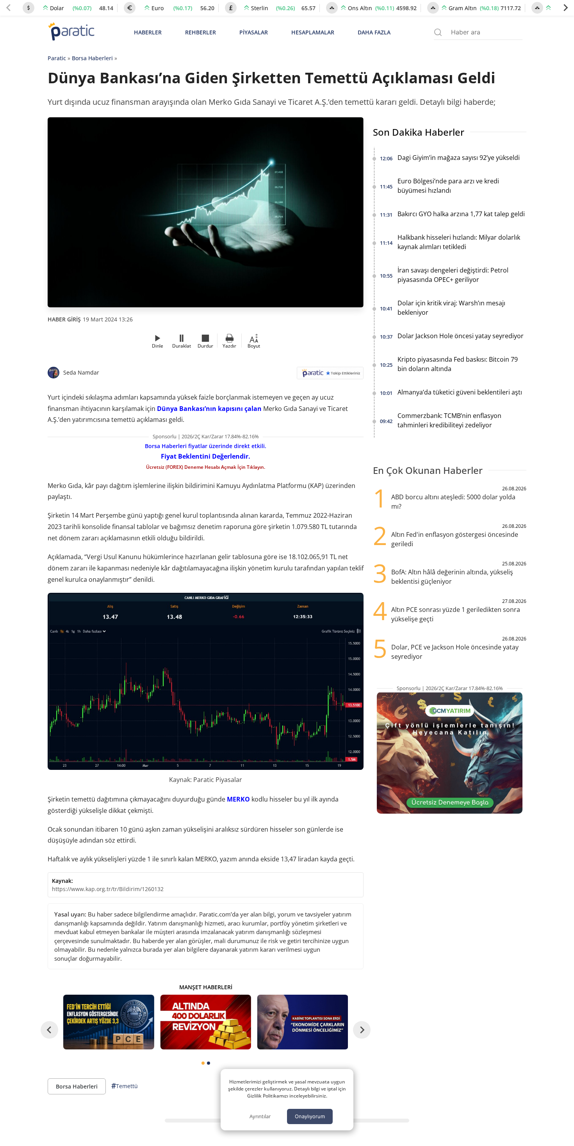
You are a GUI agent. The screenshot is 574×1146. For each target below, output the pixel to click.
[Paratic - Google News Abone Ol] (330, 375)
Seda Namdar (81, 372)
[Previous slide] (8, 8)
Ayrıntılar (260, 1116)
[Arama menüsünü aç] (437, 32)
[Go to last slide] (49, 1029)
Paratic (57, 58)
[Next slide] (565, 8)
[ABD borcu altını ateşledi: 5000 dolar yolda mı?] (205, 1022)
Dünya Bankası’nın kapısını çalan (209, 408)
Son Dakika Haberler (418, 132)
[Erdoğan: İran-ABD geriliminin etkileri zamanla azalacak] (302, 1022)
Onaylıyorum (310, 1116)
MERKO (238, 799)
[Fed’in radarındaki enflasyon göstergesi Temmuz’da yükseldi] (108, 1022)
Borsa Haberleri (92, 58)
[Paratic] (71, 32)
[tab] (203, 1063)
